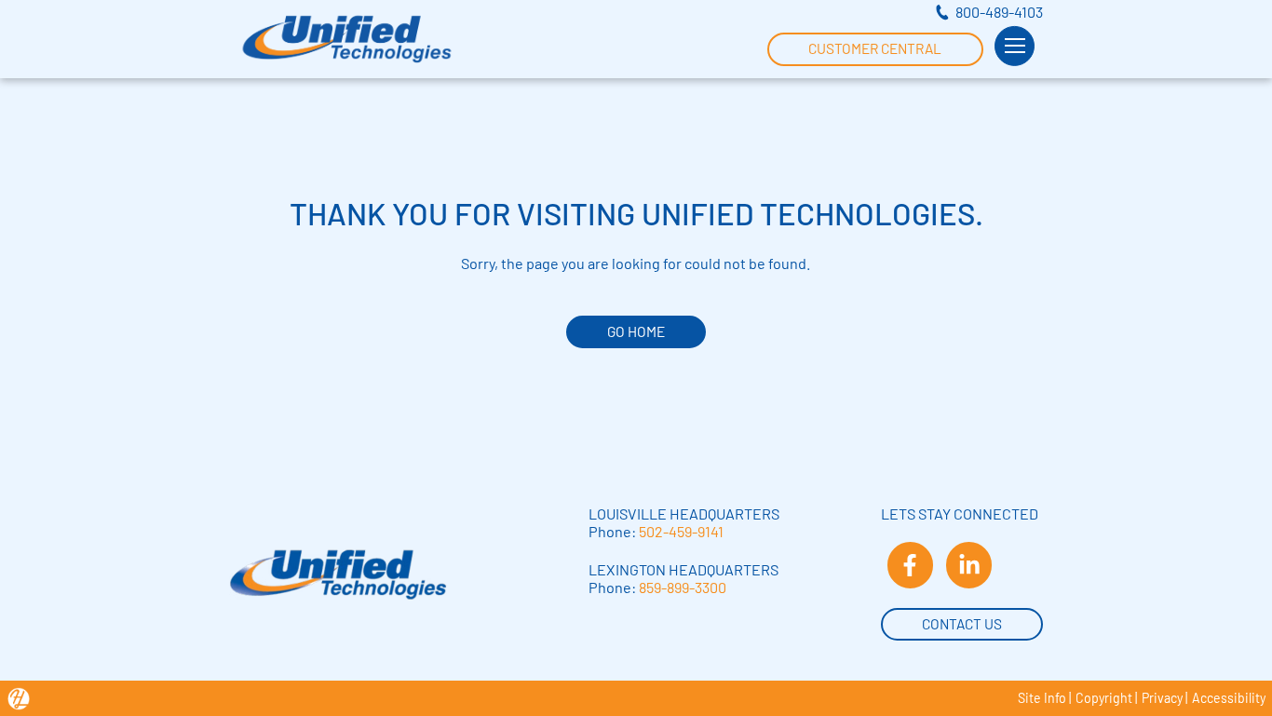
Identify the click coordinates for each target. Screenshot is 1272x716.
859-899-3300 (682, 587)
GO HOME (636, 331)
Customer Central (874, 48)
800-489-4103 (999, 11)
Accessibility (1228, 698)
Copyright (1104, 698)
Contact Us (962, 623)
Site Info (1042, 698)
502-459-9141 (681, 531)
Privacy (1162, 698)
